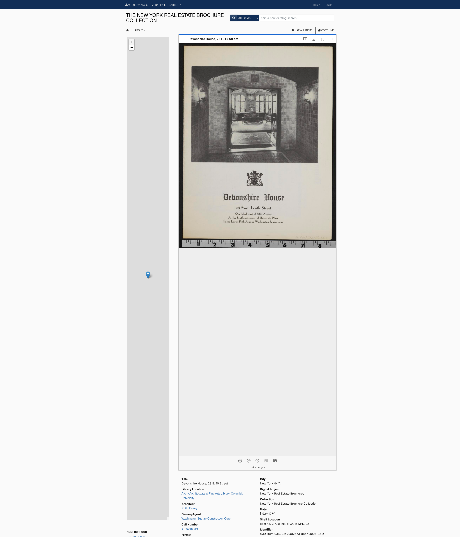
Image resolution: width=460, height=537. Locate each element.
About (139, 30)
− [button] (131, 47)
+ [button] (131, 42)
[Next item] (274, 460)
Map (303, 30)
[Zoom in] (240, 460)
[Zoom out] (248, 460)
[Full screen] (331, 39)
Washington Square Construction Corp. (206, 518)
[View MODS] (322, 39)
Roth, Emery (189, 508)
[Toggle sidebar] (183, 39)
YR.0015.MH (189, 528)
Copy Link (327, 30)
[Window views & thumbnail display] (305, 39)
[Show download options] (314, 39)
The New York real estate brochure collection (175, 17)
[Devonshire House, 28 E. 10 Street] (148, 275)
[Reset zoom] (257, 460)
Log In (329, 5)
